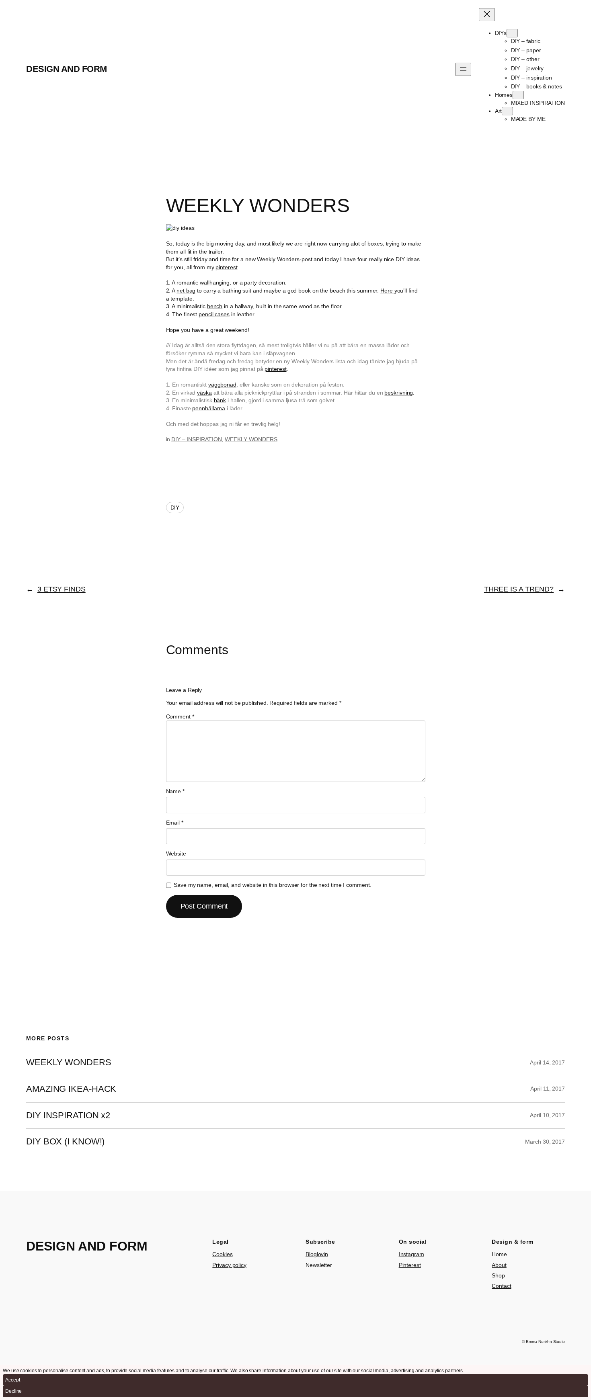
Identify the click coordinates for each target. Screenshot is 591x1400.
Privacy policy (229, 1265)
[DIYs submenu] (512, 33)
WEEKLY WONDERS (251, 439)
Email (174, 822)
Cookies (222, 1254)
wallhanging (215, 282)
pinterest (226, 267)
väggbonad (222, 384)
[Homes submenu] (518, 95)
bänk (220, 400)
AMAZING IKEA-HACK (71, 1089)
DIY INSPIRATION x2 (68, 1115)
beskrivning (398, 392)
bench (215, 306)
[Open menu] (463, 69)
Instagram (411, 1254)
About (499, 1265)
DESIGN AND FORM (66, 69)
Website (176, 853)
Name (175, 791)
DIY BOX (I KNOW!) (65, 1141)
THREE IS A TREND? (519, 589)
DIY (175, 507)
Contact (501, 1286)
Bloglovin (317, 1254)
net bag (185, 290)
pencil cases (214, 314)
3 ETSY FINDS (61, 589)
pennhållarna (208, 408)
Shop (498, 1275)
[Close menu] (487, 14)
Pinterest (410, 1265)
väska (204, 392)
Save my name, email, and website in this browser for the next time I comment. (272, 885)
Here (387, 290)
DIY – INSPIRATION (196, 439)
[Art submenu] (507, 111)
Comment (180, 716)
